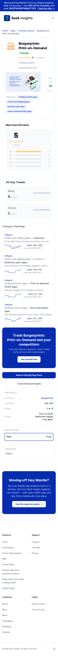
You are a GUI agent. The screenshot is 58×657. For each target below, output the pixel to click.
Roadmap (6, 626)
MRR (4, 559)
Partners (6, 632)
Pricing (35, 553)
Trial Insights (8, 547)
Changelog (7, 621)
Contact (35, 542)
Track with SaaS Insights (29, 383)
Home (5, 30)
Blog (4, 609)
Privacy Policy (38, 604)
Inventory (24, 238)
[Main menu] (53, 18)
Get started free (29, 359)
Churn (5, 542)
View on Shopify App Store (29, 375)
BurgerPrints (47, 398)
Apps (13, 30)
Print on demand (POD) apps (20, 111)
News (4, 615)
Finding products (26, 30)
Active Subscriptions (11, 553)
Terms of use (38, 609)
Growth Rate (8, 564)
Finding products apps (28, 97)
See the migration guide (29, 504)
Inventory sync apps (16, 106)
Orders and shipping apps (19, 102)
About (5, 604)
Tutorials (36, 547)
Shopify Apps (8, 588)
